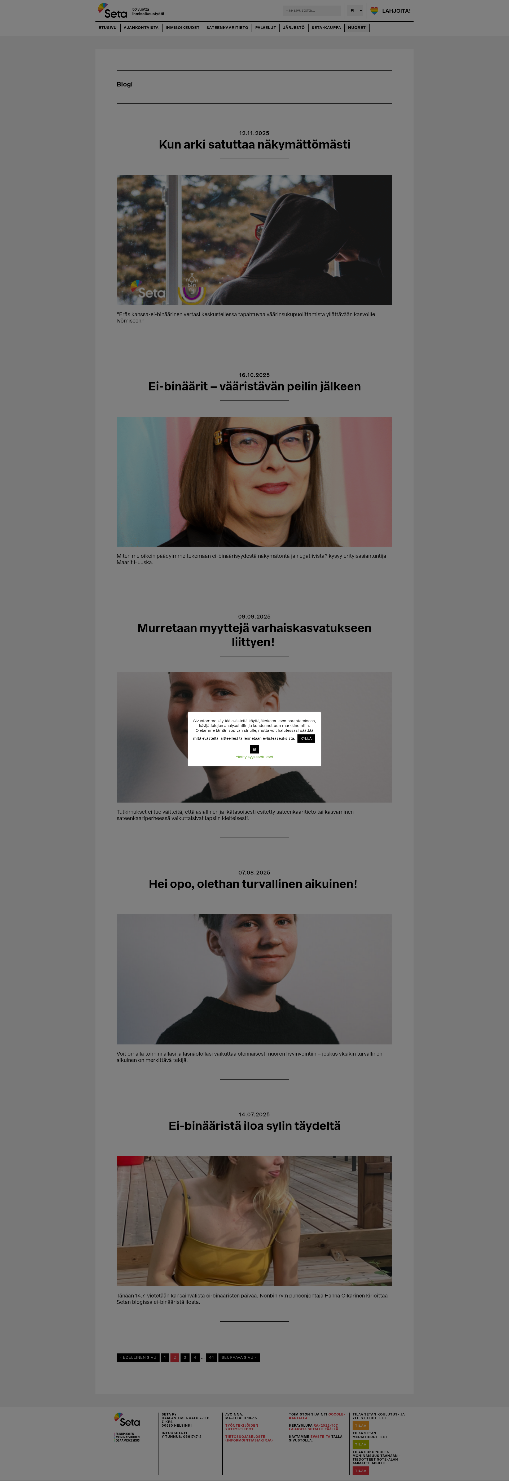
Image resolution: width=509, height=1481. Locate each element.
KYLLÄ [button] (306, 738)
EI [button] (254, 749)
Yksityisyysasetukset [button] (254, 757)
